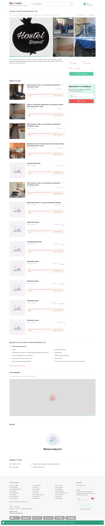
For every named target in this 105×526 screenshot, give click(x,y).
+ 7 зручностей (58, 89)
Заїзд (70, 61)
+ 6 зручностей (58, 165)
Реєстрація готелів (86, 505)
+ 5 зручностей (56, 224)
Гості (70, 67)
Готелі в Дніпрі (12, 494)
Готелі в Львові (12, 491)
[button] (52, 398)
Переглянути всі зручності (17, 366)
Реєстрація (89, 5)
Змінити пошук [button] (81, 74)
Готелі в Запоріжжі (36, 485)
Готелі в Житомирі (59, 494)
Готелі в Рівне (35, 487)
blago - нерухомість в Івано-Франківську (18, 501)
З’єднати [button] (82, 101)
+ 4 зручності (59, 108)
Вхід (88, 3)
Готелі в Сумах (35, 492)
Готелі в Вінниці (58, 489)
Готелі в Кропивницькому (15, 489)
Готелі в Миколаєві (59, 491)
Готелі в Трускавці (13, 485)
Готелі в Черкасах (13, 492)
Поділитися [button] (81, 15)
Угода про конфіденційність (15, 513)
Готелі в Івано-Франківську (61, 492)
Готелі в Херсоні (59, 498)
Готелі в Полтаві (58, 485)
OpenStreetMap (91, 415)
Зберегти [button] (91, 15)
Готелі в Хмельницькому (37, 494)
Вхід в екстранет (86, 509)
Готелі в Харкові (36, 489)
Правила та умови (13, 511)
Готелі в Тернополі (13, 498)
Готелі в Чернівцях (13, 496)
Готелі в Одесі (58, 496)
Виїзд (84, 61)
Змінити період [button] (58, 95)
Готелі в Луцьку (35, 496)
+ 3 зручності (59, 128)
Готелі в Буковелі (36, 498)
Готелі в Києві (35, 491)
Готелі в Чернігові (59, 487)
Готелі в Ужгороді (13, 487)
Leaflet (85, 415)
